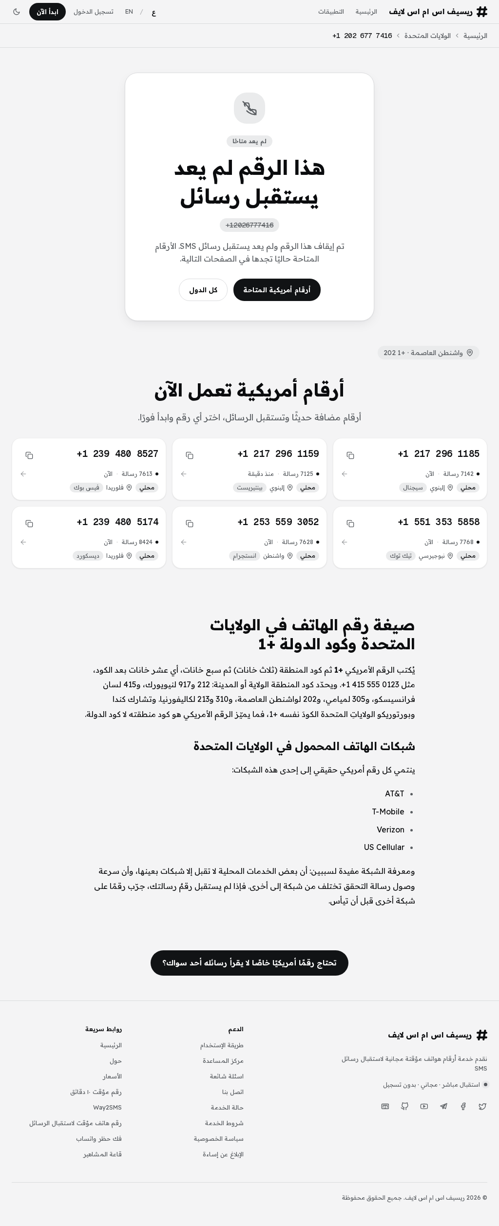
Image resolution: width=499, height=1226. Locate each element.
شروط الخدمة (224, 1123)
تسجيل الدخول (94, 11)
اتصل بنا (233, 1091)
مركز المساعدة (223, 1060)
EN (129, 11)
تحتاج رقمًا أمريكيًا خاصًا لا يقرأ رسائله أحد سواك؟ (249, 962)
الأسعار (112, 1076)
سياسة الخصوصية (219, 1138)
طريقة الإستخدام (222, 1045)
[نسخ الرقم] (350, 455)
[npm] (385, 1106)
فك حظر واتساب (99, 1138)
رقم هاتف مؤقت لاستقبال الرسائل (75, 1123)
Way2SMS (107, 1107)
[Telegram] (443, 1106)
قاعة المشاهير (102, 1154)
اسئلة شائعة (227, 1076)
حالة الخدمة (227, 1107)
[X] (482, 1106)
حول (116, 1060)
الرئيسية (366, 11)
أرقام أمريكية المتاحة (277, 289)
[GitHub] (404, 1106)
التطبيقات (331, 11)
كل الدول (203, 289)
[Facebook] (463, 1106)
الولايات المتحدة (427, 35)
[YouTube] (424, 1106)
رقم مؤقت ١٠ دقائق (96, 1091)
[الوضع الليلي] (16, 11)
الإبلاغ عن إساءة (223, 1154)
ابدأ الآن (47, 12)
